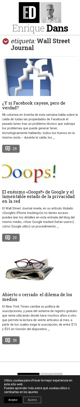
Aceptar (12, 399)
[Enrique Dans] (40, 12)
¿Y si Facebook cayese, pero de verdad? (33, 105)
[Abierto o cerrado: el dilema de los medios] (40, 269)
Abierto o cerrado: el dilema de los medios (37, 297)
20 (15, 237)
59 (15, 340)
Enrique (40, 27)
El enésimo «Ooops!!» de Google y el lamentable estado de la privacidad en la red (38, 196)
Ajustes (32, 399)
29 (15, 148)
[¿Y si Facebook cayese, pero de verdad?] (40, 77)
